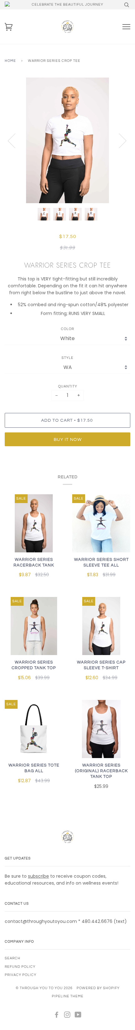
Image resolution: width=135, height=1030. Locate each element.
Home (10, 60)
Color (67, 329)
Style (67, 358)
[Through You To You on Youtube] (78, 1016)
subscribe (38, 876)
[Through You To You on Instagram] (67, 1016)
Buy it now (68, 439)
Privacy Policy (20, 975)
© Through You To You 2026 (44, 988)
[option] (67, 140)
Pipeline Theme (68, 996)
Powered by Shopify (98, 988)
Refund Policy (20, 966)
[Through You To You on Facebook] (56, 1016)
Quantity (67, 386)
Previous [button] (15, 140)
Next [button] (118, 140)
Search (12, 958)
